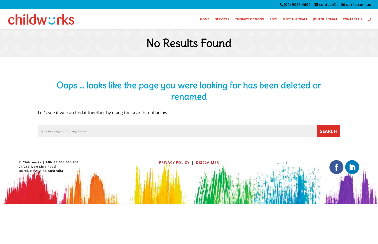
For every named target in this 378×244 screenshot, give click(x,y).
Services (222, 19)
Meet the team (295, 19)
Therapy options (249, 19)
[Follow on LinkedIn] (352, 167)
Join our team (325, 19)
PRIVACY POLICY (174, 162)
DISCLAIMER (207, 162)
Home (204, 19)
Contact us (352, 19)
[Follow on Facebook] (336, 167)
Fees (273, 19)
